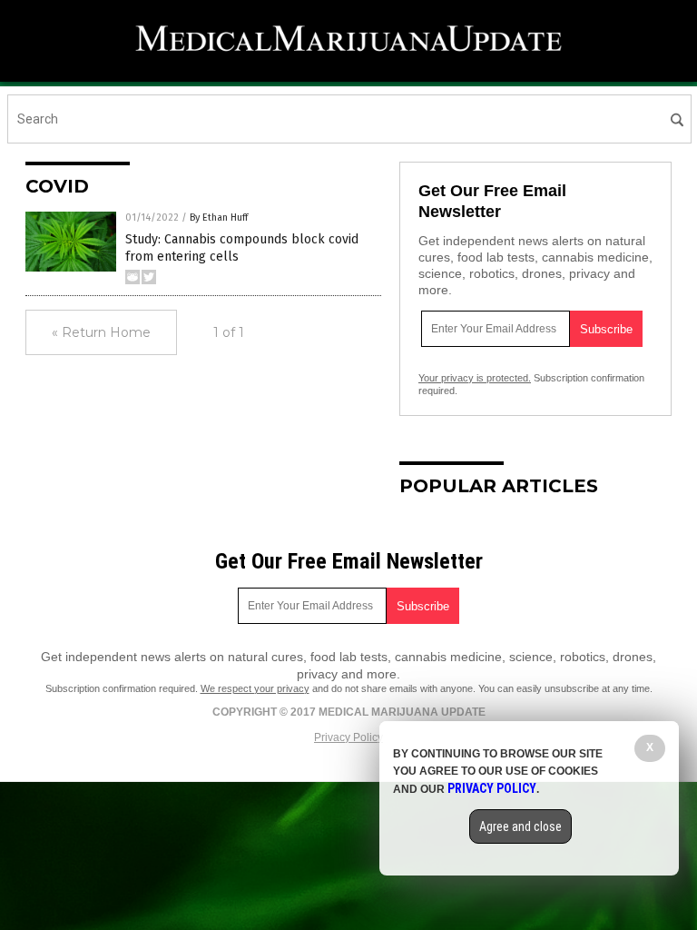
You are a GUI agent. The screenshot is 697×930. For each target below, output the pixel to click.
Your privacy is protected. (474, 377)
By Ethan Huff (219, 217)
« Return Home (101, 332)
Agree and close (520, 826)
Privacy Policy (348, 737)
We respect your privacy (255, 688)
